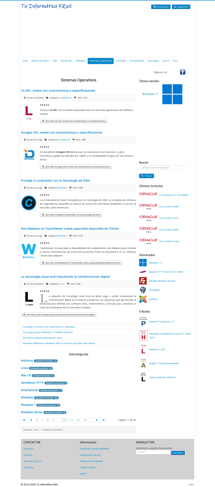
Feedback (28, 467)
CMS (54, 60)
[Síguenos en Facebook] (182, 71)
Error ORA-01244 (169, 241)
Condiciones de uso (90, 454)
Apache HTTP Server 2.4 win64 (166, 271)
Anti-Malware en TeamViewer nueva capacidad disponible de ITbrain (70, 228)
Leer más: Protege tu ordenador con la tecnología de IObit (72, 214)
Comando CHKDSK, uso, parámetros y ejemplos (49, 326)
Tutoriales (121, 60)
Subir (191, 484)
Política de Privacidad (91, 461)
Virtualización (137, 60)
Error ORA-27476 (169, 218)
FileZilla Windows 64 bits (162, 280)
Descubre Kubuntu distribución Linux (42, 337)
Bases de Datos (40, 60)
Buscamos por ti (32, 461)
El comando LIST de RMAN (173, 194)
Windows (62, 187)
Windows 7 (28, 405)
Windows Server (32, 412)
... (58, 420)
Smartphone (65, 97)
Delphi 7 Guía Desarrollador (164, 363)
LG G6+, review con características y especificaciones (58, 90)
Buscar (148, 176)
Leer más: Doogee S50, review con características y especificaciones (77, 166)
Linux (62, 283)
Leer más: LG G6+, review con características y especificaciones (75, 121)
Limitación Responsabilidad (94, 448)
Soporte (27, 454)
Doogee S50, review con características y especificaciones (61, 132)
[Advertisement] (107, 33)
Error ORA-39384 (169, 206)
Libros (166, 60)
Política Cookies (88, 467)
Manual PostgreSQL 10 (161, 321)
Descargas (153, 60)
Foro (175, 60)
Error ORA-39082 (169, 229)
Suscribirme (178, 453)
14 (85, 420)
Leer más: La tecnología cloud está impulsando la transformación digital (60, 314)
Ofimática (80, 60)
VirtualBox (154, 289)
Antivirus (27, 360)
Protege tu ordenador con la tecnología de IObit (55, 180)
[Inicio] (24, 420)
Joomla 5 (153, 299)
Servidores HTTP (32, 382)
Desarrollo (66, 60)
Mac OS (26, 375)
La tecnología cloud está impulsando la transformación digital (65, 277)
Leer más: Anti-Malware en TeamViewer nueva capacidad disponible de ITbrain (82, 262)
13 (78, 420)
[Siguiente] (97, 420)
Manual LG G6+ (157, 349)
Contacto (28, 448)
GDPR (83, 473)
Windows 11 (155, 262)
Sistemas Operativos (100, 60)
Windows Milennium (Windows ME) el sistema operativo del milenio (59, 343)
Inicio (25, 60)
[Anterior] (31, 420)
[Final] (103, 420)
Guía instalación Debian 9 (162, 377)
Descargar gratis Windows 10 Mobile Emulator (48, 332)
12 (71, 420)
